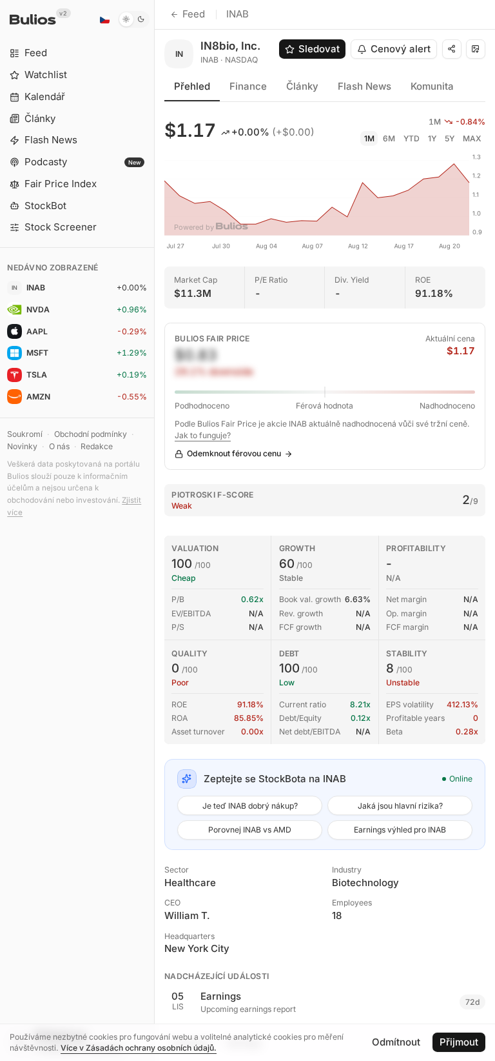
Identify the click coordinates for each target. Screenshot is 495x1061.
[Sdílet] (451, 49)
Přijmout (459, 1042)
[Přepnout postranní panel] (154, 530)
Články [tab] (302, 86)
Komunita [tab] (432, 86)
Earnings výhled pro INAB (400, 829)
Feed (193, 14)
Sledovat (319, 49)
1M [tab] (369, 138)
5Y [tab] (449, 138)
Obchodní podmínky (90, 434)
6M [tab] (389, 138)
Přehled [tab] (192, 86)
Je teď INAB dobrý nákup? (250, 806)
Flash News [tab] (364, 86)
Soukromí (25, 434)
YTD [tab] (411, 138)
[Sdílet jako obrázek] (475, 49)
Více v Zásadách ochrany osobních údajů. (139, 1048)
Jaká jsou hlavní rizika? (400, 806)
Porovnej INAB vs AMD (249, 829)
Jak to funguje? (203, 435)
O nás (59, 446)
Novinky (22, 446)
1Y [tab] (432, 138)
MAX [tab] (472, 138)
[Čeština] (104, 19)
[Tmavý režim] (134, 19)
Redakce (97, 446)
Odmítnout (396, 1042)
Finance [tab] (248, 86)
